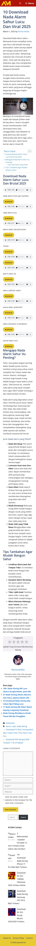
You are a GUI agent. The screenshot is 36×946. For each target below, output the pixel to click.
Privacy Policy (18, 938)
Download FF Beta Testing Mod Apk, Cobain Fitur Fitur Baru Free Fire (18, 732)
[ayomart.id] (6, 3)
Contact (29, 938)
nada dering (22, 726)
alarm (8, 726)
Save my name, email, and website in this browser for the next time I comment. (18, 800)
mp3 (14, 726)
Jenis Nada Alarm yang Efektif (18, 165)
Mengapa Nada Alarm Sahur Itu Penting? (17, 160)
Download (10, 723)
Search (23, 817)
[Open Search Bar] (20, 3)
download (8, 202)
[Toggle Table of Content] (28, 151)
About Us (7, 938)
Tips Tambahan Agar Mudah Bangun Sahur (16, 168)
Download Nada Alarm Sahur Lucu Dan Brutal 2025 (16, 155)
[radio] (10, 642)
